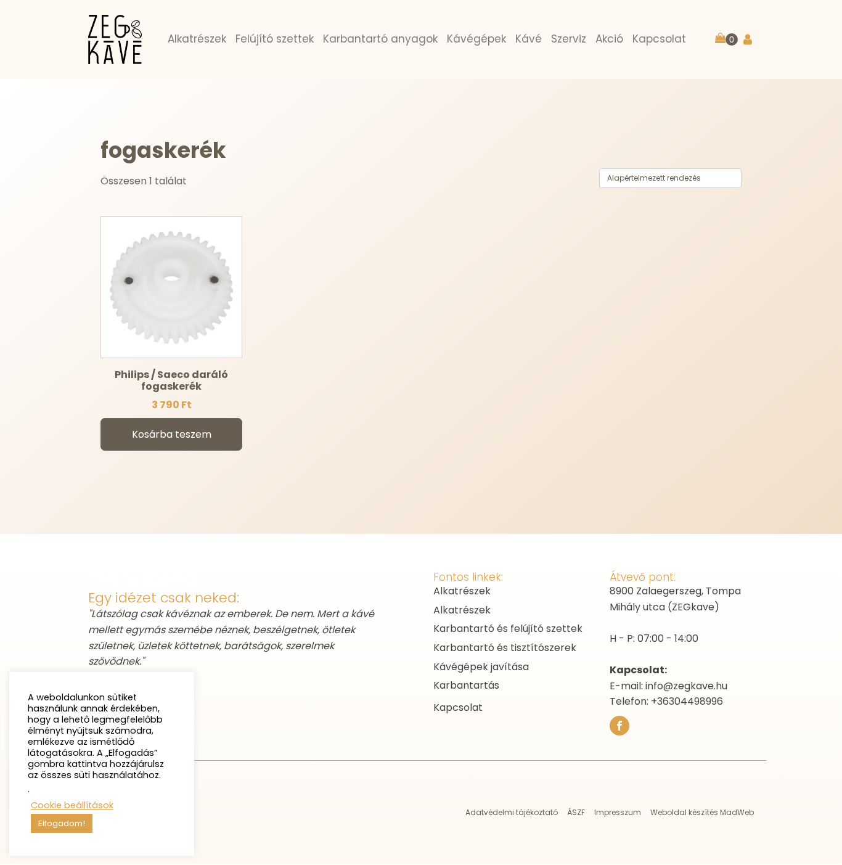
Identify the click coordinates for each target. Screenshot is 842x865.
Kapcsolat (458, 707)
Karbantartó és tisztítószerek (504, 648)
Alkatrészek (462, 591)
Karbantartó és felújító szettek (507, 628)
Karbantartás (466, 685)
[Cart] (726, 39)
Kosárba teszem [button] (171, 434)
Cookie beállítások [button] (72, 805)
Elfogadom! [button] (61, 823)
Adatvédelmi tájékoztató (511, 812)
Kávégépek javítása (481, 667)
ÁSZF (576, 812)
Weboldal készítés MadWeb (702, 812)
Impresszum (617, 812)
